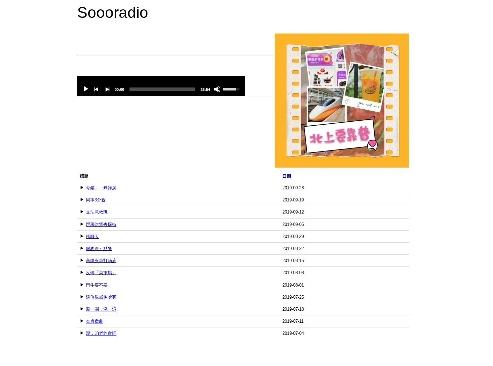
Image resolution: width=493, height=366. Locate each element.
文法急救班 (97, 212)
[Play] (86, 89)
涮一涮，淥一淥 (101, 309)
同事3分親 (96, 199)
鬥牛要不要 (97, 285)
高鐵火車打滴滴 (101, 260)
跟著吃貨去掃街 (101, 224)
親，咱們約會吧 (101, 333)
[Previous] (96, 89)
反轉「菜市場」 (101, 272)
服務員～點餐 (99, 248)
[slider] (162, 89)
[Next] (107, 89)
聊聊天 (92, 236)
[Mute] (217, 89)
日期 (286, 176)
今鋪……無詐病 (101, 187)
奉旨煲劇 (94, 321)
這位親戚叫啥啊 (101, 297)
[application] (161, 86)
